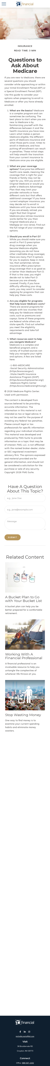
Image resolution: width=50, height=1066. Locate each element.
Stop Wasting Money (23, 715)
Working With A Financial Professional (23, 656)
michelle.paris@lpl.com (25, 1036)
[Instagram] (29, 1031)
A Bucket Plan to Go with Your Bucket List (23, 599)
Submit (12, 537)
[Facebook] (20, 1031)
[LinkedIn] (25, 1031)
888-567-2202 (28, 1063)
